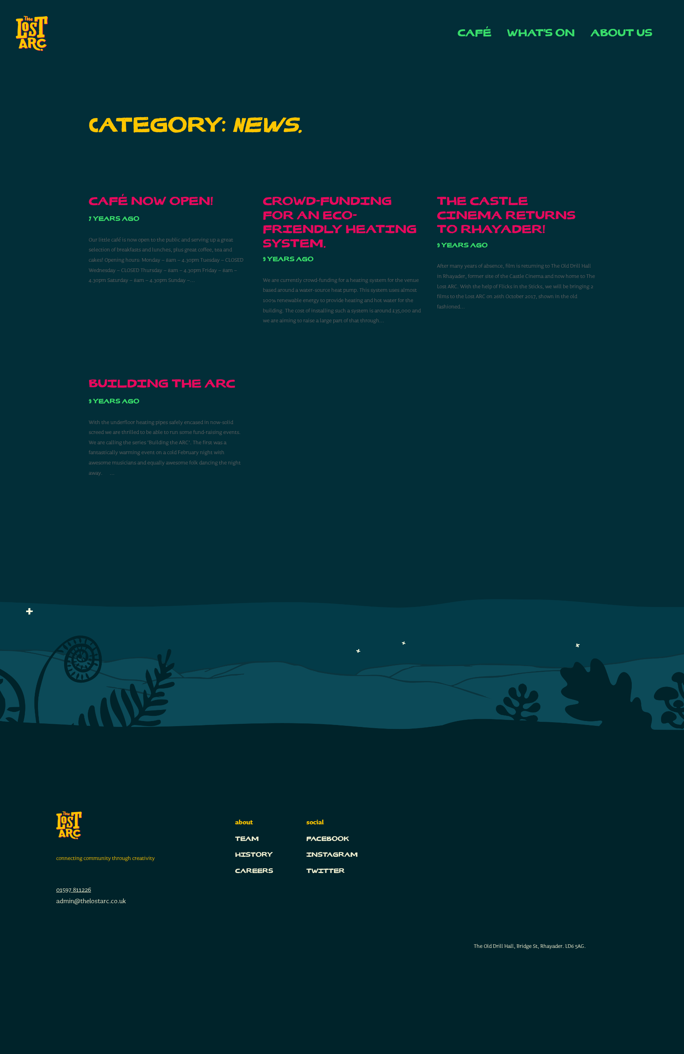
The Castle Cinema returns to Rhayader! (506, 216)
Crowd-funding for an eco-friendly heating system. (340, 223)
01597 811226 (73, 889)
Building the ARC (162, 384)
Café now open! (151, 201)
